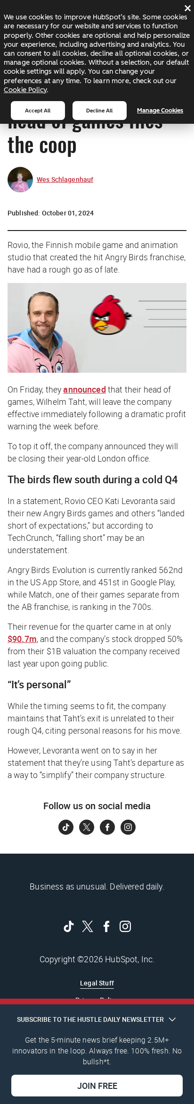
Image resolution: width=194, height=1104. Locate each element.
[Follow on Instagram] (128, 827)
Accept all (37, 110)
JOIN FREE (97, 1085)
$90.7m (22, 638)
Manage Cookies (160, 110)
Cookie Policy (25, 90)
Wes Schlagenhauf (65, 179)
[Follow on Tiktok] (65, 827)
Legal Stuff (97, 982)
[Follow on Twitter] (86, 827)
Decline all (99, 110)
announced (84, 389)
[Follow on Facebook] (107, 827)
